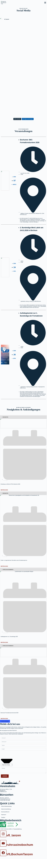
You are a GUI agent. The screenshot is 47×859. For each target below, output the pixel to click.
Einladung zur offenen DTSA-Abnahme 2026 (10, 484)
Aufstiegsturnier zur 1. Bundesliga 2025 (9, 636)
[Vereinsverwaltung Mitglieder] (9, 826)
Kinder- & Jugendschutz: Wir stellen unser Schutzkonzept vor (14, 560)
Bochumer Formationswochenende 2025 (9, 712)
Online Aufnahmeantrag (6, 806)
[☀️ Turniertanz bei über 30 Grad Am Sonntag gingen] (42, 40)
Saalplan (3, 817)
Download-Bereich (5, 811)
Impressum (3, 814)
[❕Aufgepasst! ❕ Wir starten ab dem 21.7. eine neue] (33, 36)
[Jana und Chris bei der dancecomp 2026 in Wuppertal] (4, 26)
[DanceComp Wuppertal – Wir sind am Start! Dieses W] (23, 38)
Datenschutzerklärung (6, 809)
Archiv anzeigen (5, 721)
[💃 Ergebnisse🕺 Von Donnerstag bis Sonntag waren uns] (14, 69)
